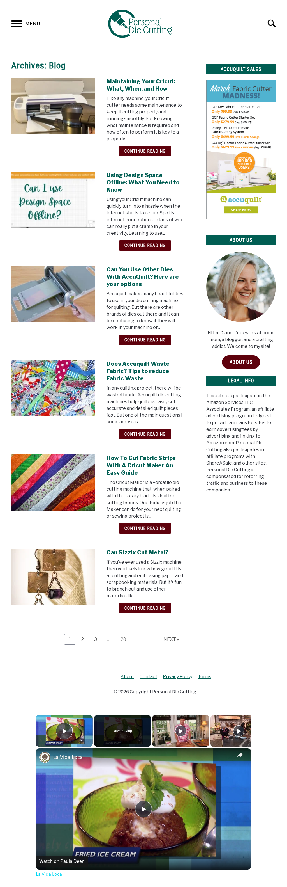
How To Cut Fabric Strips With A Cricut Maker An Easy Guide (141, 465)
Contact (148, 676)
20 (126, 639)
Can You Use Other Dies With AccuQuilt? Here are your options (143, 276)
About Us (241, 362)
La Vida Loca (68, 757)
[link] (44, 757)
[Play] (180, 731)
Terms (204, 676)
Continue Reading (145, 151)
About (127, 676)
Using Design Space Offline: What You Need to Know (143, 182)
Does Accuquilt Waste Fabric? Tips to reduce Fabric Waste (138, 371)
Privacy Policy (177, 676)
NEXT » (171, 639)
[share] (240, 754)
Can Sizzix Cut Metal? (137, 552)
